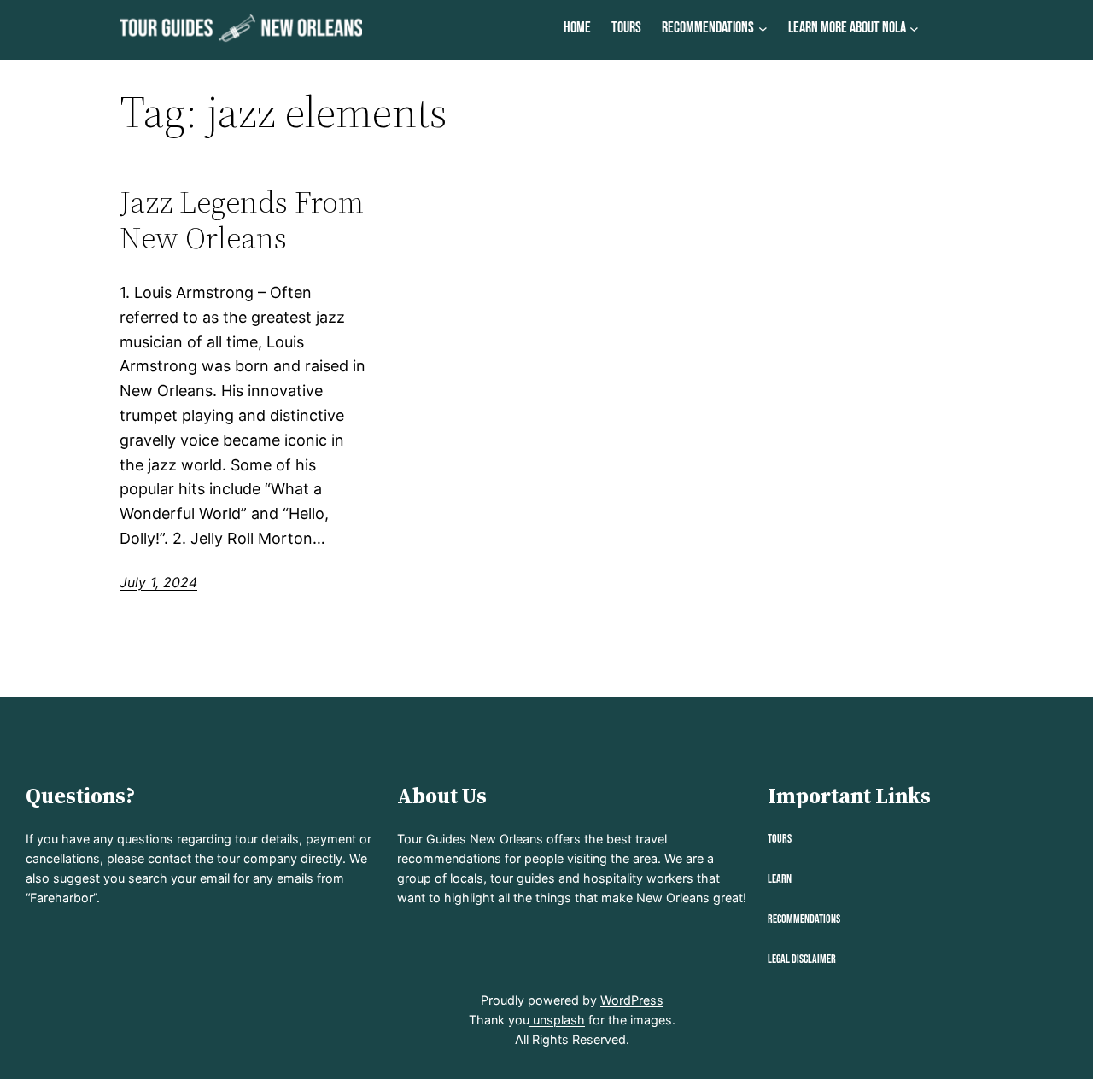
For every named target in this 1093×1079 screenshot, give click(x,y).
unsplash (557, 1019)
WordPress (631, 1000)
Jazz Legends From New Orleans (242, 219)
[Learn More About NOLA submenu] (914, 28)
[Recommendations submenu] (763, 28)
